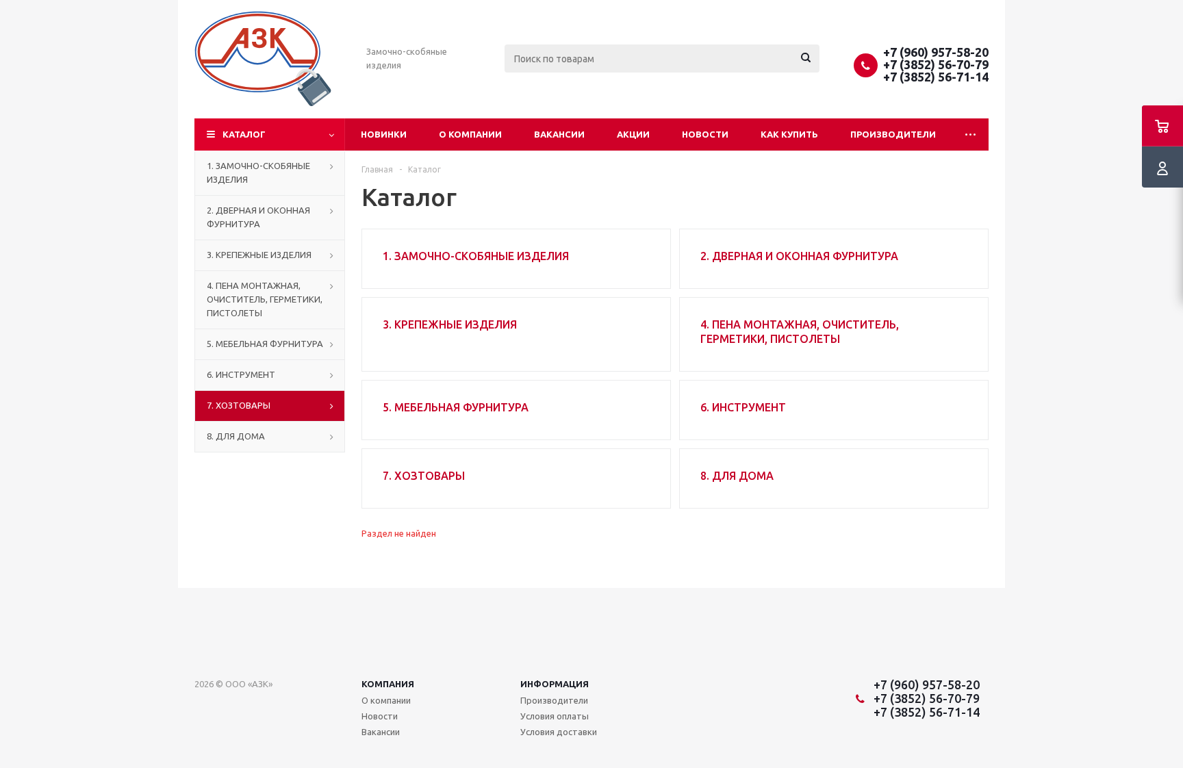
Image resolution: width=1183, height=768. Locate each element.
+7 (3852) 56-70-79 (936, 64)
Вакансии (559, 134)
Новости (705, 134)
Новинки (384, 134)
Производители (893, 134)
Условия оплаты (554, 716)
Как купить (789, 134)
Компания (387, 684)
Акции (633, 134)
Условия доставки (558, 732)
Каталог (244, 134)
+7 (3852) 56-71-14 (936, 77)
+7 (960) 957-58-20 (936, 52)
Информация (554, 684)
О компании (470, 134)
